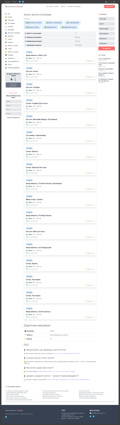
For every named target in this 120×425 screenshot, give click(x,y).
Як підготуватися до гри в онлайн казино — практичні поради (72, 417)
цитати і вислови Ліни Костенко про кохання (55, 391)
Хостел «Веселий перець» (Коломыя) (41, 119)
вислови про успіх (84, 391)
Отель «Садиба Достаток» (37, 103)
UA (114, 1)
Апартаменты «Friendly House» (39, 215)
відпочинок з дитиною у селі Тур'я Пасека (91, 394)
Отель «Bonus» (32, 151)
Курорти (7, 2)
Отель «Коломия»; (53, 379)
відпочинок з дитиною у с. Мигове (52, 396)
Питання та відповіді (74, 6)
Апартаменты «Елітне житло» (38, 312)
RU (111, 1)
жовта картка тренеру (12, 394)
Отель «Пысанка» (33, 296)
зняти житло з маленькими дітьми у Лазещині (19, 399)
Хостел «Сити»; (60, 371)
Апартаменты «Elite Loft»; (47, 371)
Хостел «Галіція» (33, 87)
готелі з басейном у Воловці (50, 398)
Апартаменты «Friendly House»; (69, 379)
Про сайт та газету (52, 6)
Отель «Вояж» (32, 263)
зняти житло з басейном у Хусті (15, 396)
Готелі (14, 2)
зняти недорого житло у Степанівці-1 (16, 398)
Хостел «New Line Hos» (35, 231)
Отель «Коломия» (33, 280)
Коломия (29, 52)
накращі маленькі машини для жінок (16, 392)
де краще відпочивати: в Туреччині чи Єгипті (91, 392)
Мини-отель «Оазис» (34, 199)
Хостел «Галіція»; (70, 371)
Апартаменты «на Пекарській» (39, 247)
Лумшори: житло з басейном (87, 396)
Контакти (109, 6)
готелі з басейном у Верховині (87, 398)
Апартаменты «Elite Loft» (36, 55)
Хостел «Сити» (32, 71)
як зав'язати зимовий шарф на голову (17, 391)
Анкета (63, 6)
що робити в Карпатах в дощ (50, 394)
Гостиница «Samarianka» (36, 135)
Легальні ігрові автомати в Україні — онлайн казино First (73, 414)
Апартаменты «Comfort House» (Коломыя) (44, 183)
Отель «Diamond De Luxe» (36, 167)
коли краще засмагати (49, 392)
